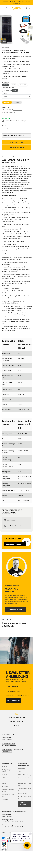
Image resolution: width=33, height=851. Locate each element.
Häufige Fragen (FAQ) (7, 771)
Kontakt (4, 775)
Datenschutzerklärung (24, 779)
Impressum (22, 769)
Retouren (5, 799)
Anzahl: (4, 125)
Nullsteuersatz (22, 793)
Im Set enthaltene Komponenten (13, 135)
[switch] (4, 849)
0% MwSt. (16, 102)
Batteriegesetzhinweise (8, 795)
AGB (19, 772)
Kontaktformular (7, 751)
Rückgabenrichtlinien (24, 797)
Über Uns (4, 767)
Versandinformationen (24, 789)
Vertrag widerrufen (23, 804)
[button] (14, 85)
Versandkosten (17, 110)
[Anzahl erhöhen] (11, 129)
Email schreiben (7, 749)
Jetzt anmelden (13, 700)
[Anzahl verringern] (4, 129)
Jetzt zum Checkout (16, 148)
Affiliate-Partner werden (7, 779)
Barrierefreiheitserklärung (8, 790)
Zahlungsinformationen (24, 784)
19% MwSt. (7, 102)
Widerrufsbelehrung (24, 775)
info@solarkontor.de (8, 743)
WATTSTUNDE (5, 47)
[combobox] (16, 96)
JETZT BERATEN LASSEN (15, 609)
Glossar (4, 783)
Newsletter (5, 786)
